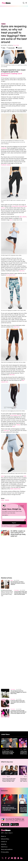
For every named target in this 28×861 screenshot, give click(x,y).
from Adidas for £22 (15, 415)
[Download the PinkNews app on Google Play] (14, 824)
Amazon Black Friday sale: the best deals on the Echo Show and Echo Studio (20, 593)
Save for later (11, 47)
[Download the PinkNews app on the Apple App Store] (5, 824)
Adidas (18, 424)
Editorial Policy (5, 839)
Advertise (3, 844)
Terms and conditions (7, 849)
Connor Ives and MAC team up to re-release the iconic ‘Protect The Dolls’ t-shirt (8, 780)
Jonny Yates (16, 45)
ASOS (2, 476)
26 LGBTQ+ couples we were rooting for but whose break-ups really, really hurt (18, 533)
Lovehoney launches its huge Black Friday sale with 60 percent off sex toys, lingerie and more (18, 712)
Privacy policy (5, 852)
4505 (25, 476)
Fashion (3, 23)
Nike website (22, 216)
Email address (7, 515)
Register (14, 522)
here (11, 220)
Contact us (4, 841)
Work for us (4, 846)
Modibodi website (6, 165)
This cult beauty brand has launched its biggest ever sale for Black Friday (18, 692)
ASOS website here (15, 488)
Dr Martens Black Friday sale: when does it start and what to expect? (18, 702)
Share (4, 47)
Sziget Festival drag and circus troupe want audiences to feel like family (9, 809)
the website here (10, 275)
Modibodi (3, 148)
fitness (2, 500)
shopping (7, 500)
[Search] (23, 3)
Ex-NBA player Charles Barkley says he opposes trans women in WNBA (8, 752)
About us (3, 836)
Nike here (21, 270)
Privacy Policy (18, 525)
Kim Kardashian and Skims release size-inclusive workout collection (18, 583)
